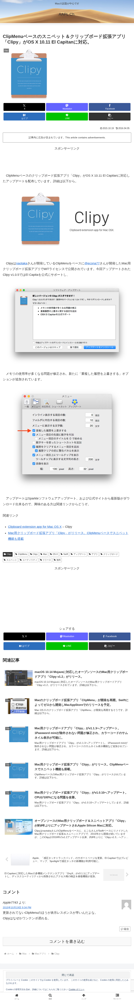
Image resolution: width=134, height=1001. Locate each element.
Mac (45, 554)
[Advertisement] (67, 159)
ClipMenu (22, 554)
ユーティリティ (30, 560)
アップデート (79, 554)
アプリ (94, 554)
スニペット (11, 560)
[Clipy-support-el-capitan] (67, 324)
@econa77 (92, 263)
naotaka (21, 263)
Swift (65, 554)
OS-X (55, 554)
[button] (110, 116)
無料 (59, 560)
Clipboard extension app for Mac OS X (35, 526)
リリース (47, 560)
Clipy (9, 554)
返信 (126, 929)
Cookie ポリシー (76, 989)
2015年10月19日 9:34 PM (17, 907)
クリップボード (110, 554)
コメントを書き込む (67, 941)
